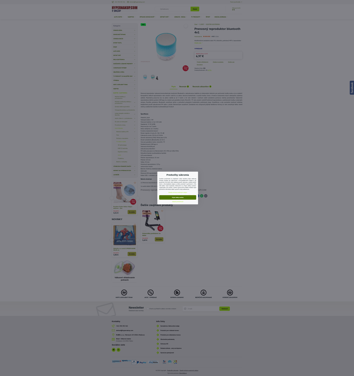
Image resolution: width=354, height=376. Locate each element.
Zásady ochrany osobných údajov (177, 192)
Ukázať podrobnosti (177, 201)
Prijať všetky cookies (178, 197)
